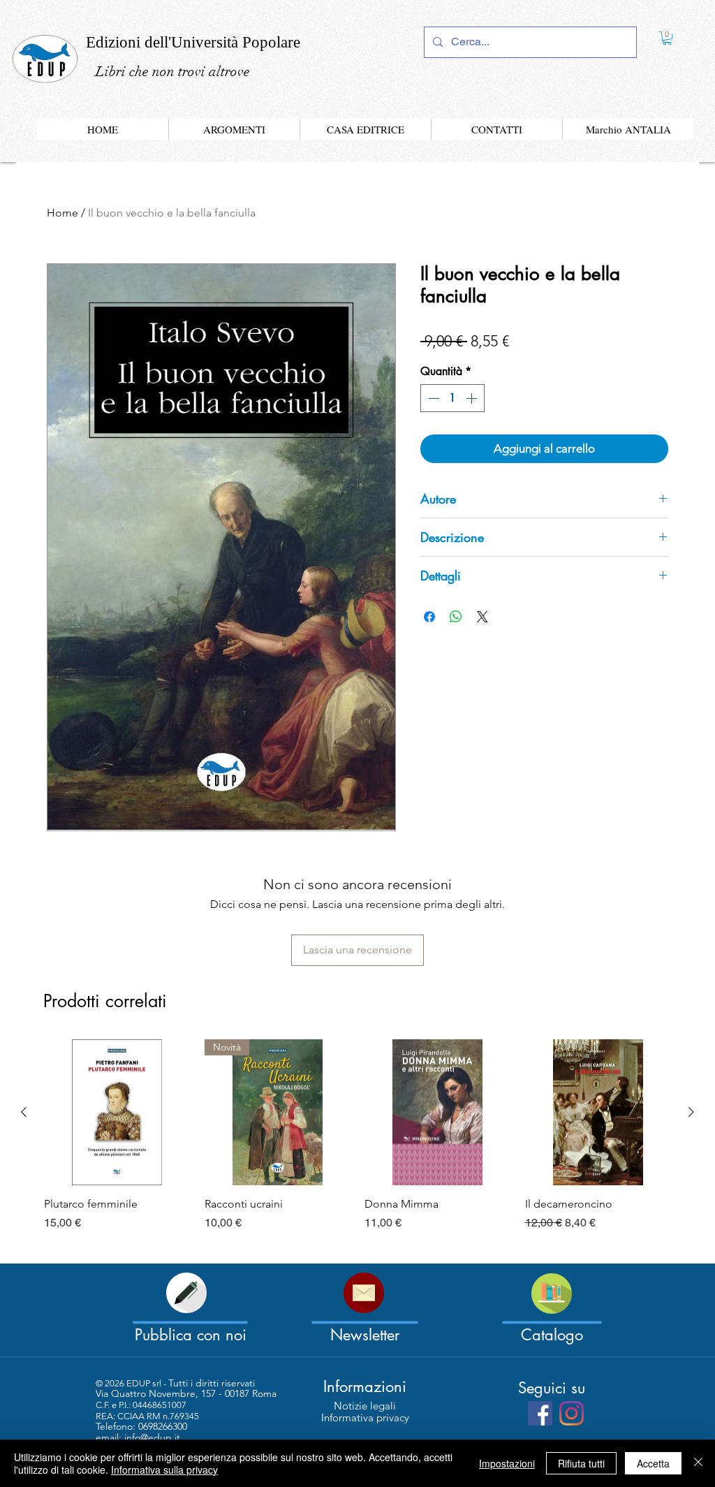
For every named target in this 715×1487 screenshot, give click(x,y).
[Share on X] (482, 616)
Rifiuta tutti (581, 1463)
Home (62, 212)
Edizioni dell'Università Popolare (193, 42)
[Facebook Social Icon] (540, 1413)
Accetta (653, 1463)
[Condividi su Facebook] (429, 616)
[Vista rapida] (117, 1112)
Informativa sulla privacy (164, 1470)
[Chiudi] (698, 1463)
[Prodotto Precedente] (23, 1112)
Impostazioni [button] (507, 1463)
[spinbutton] (452, 398)
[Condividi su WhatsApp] (456, 616)
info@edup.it (152, 1437)
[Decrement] (432, 398)
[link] (667, 38)
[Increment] (472, 398)
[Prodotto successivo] (691, 1112)
